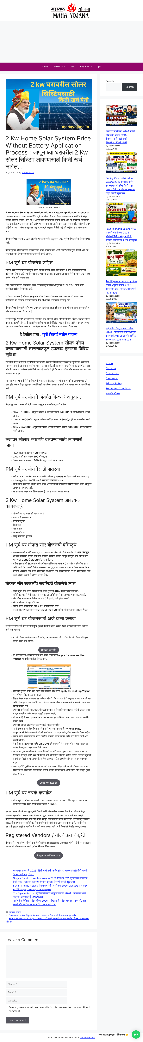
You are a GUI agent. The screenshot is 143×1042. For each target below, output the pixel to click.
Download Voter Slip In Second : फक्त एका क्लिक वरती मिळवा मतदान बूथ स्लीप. (42, 915)
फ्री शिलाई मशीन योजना (59, 334)
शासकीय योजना (59, 66)
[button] (136, 1034)
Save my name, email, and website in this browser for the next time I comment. (49, 1009)
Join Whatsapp (49, 782)
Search (110, 81)
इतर (99, 66)
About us (84, 66)
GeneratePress (87, 1037)
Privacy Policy (114, 383)
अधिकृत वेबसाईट (48, 649)
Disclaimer (112, 378)
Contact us (112, 373)
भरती (72, 66)
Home (45, 66)
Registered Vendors (48, 855)
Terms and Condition (118, 388)
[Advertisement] (71, 41)
